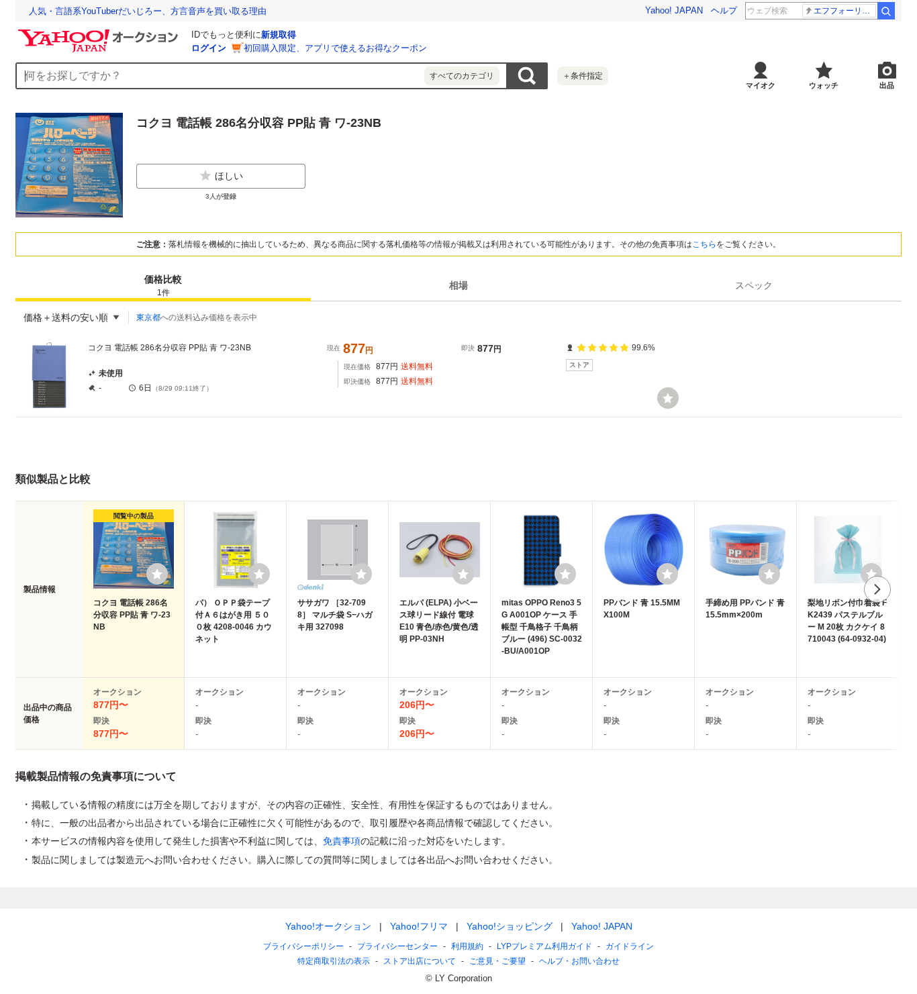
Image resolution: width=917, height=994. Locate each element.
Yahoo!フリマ (419, 926)
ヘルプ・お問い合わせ (579, 961)
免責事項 (341, 841)
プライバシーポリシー (303, 946)
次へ (877, 589)
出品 (886, 85)
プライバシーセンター (397, 946)
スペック (754, 285)
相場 (458, 285)
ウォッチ (823, 85)
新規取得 (278, 35)
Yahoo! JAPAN (674, 10)
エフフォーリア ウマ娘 (845, 10)
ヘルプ (724, 10)
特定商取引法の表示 (333, 961)
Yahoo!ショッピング (509, 926)
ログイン (208, 48)
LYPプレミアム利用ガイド (544, 946)
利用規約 (467, 946)
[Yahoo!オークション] (100, 32)
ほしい (229, 175)
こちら (704, 244)
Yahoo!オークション (328, 926)
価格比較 (163, 285)
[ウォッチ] (668, 398)
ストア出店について (419, 961)
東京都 (148, 317)
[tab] (163, 285)
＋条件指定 (583, 76)
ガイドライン (630, 946)
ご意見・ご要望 (497, 961)
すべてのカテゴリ (462, 76)
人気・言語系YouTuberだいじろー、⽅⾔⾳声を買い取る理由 (148, 11)
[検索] (886, 10)
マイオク (760, 85)
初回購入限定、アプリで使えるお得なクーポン (335, 48)
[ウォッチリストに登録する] (157, 574)
